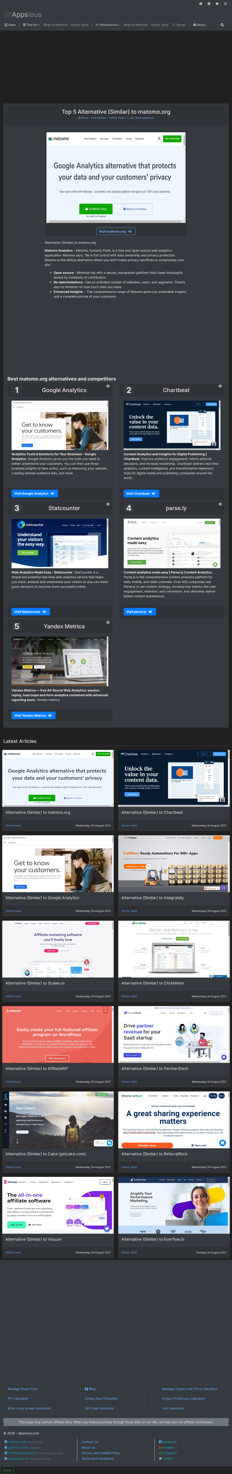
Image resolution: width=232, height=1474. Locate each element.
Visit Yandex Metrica (30, 715)
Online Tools (79, 24)
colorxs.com (25, 1442)
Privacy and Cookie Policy (101, 1453)
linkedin (168, 1447)
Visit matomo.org (113, 231)
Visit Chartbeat (138, 493)
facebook (169, 1442)
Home (84, 117)
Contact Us (90, 1442)
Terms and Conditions (98, 1458)
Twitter (167, 1458)
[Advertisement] (40, 67)
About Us (88, 1447)
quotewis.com (29, 1458)
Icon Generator (173, 1408)
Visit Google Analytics (31, 493)
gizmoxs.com (24, 1447)
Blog (92, 1389)
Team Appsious (144, 117)
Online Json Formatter (101, 1398)
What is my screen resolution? (30, 1408)
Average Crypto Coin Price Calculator (189, 1389)
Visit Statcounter (27, 612)
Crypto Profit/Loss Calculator (183, 1398)
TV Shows (179, 24)
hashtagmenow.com (35, 1453)
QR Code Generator (99, 1408)
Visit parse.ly (136, 612)
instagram (169, 1453)
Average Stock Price (23, 1389)
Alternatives (98, 117)
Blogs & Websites (56, 24)
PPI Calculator (18, 1398)
